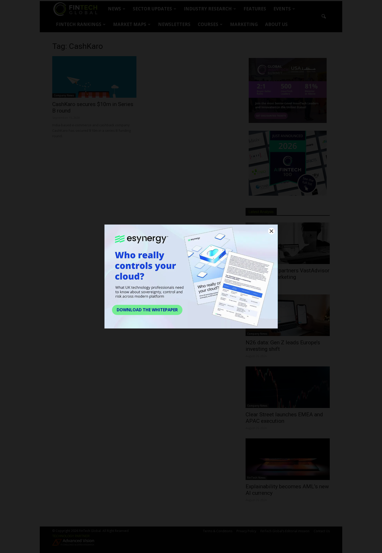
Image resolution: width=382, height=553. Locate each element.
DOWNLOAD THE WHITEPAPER (147, 310)
